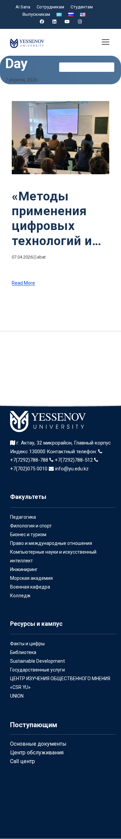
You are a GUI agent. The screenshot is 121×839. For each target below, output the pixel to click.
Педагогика (23, 517)
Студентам (82, 6)
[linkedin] (54, 21)
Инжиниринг (24, 569)
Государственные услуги (37, 669)
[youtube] (67, 21)
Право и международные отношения (51, 543)
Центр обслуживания (37, 752)
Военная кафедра (30, 587)
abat (41, 257)
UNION (17, 696)
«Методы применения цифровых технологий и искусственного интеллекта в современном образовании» (60, 219)
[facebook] (42, 21)
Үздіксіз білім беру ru (86, 66)
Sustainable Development (37, 661)
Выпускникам (36, 14)
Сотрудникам (50, 6)
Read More (23, 283)
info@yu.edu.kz (71, 469)
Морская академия (31, 578)
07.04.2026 (22, 257)
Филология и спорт (31, 525)
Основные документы (38, 744)
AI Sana (22, 6)
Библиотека (23, 652)
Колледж (20, 595)
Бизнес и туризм (28, 534)
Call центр (22, 761)
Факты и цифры (27, 643)
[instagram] (80, 21)
